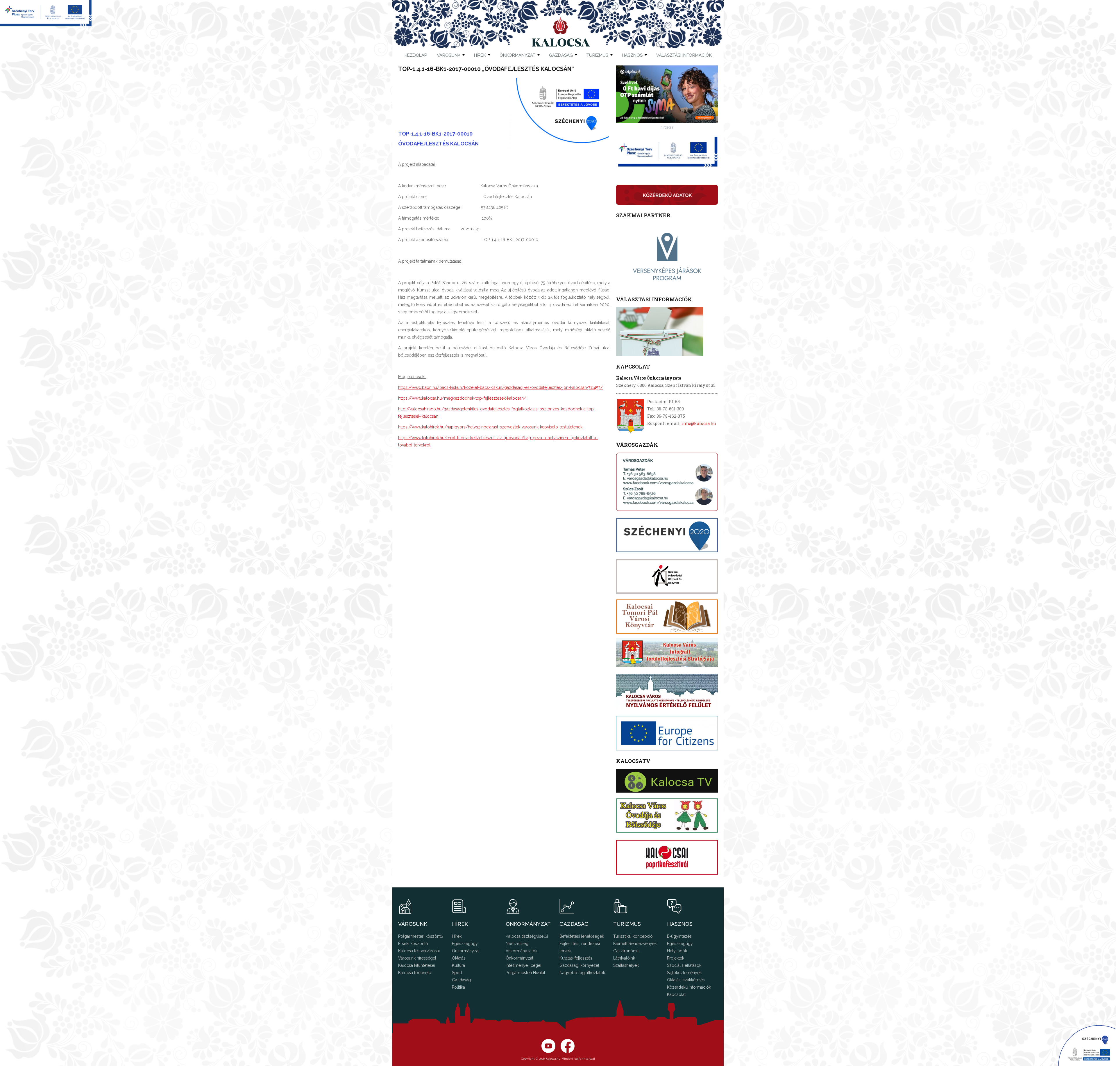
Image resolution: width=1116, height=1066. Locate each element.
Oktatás (459, 958)
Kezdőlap (416, 55)
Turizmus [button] (597, 55)
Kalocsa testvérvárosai (419, 950)
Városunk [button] (448, 55)
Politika (458, 987)
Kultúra (458, 965)
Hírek (480, 55)
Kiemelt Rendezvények (635, 943)
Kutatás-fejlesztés (575, 958)
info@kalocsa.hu (699, 423)
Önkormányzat (466, 950)
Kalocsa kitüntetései (416, 965)
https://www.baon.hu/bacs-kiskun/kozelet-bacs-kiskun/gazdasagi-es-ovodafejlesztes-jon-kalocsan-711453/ (500, 387)
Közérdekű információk (689, 987)
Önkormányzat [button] (517, 55)
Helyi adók (677, 950)
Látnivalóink (624, 958)
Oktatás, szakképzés (686, 980)
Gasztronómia (626, 950)
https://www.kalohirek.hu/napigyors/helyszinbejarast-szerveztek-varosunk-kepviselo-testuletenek (490, 427)
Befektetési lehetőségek (581, 936)
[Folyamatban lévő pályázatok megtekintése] (46, 24)
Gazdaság (461, 980)
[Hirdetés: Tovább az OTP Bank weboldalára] (667, 121)
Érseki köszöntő (413, 943)
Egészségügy (465, 943)
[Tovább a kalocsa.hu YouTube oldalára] (568, 1051)
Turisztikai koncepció (633, 936)
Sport (457, 972)
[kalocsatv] (667, 781)
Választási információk (684, 55)
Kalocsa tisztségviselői (527, 936)
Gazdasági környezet (579, 965)
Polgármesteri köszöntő (420, 936)
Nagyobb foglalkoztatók (582, 972)
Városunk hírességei (417, 958)
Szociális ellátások (684, 965)
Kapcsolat (676, 994)
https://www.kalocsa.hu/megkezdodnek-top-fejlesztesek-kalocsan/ (462, 398)
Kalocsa (561, 32)
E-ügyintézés (679, 936)
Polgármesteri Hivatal (525, 972)
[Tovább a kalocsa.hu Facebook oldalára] (548, 1051)
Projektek (675, 958)
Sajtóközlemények (684, 972)
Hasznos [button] (632, 55)
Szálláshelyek (626, 965)
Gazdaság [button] (561, 55)
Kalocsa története (414, 972)
